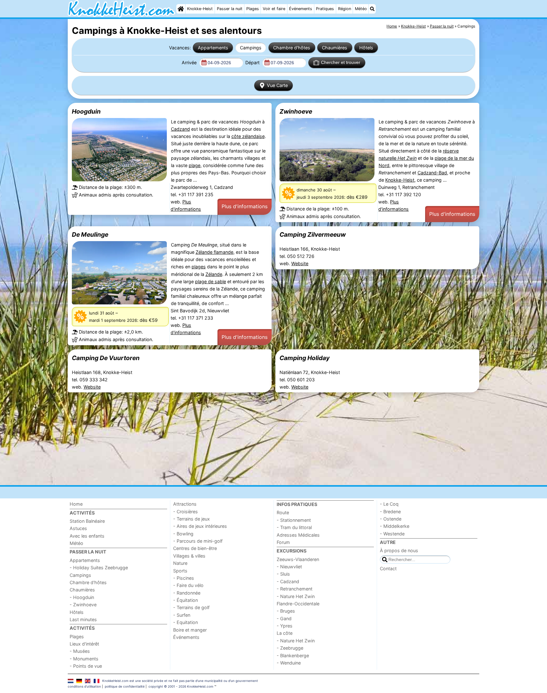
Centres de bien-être (195, 548)
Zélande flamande (214, 252)
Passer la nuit (229, 8)
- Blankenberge (293, 655)
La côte (284, 633)
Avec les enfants (87, 536)
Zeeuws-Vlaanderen (298, 559)
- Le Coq (389, 504)
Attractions (185, 504)
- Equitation (185, 622)
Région (344, 8)
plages (199, 266)
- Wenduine (289, 662)
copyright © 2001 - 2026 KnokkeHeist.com (180, 686)
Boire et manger (190, 630)
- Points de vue (86, 666)
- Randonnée (186, 593)
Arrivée (190, 62)
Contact (388, 568)
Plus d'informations (244, 206)
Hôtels (366, 47)
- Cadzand (288, 581)
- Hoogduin (82, 597)
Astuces (78, 528)
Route (283, 512)
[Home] (180, 9)
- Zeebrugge (290, 648)
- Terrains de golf (191, 607)
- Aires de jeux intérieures (200, 526)
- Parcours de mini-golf (198, 541)
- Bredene (390, 511)
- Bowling (183, 533)
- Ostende (390, 518)
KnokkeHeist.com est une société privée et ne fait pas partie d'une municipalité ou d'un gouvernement (180, 681)
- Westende (392, 533)
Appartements (213, 47)
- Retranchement (294, 588)
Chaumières (334, 47)
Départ (253, 62)
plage (194, 165)
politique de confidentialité (125, 686)
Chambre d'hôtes (291, 47)
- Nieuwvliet (289, 566)
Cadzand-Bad (432, 172)
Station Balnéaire (87, 521)
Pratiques (325, 8)
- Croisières (185, 511)
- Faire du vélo (188, 585)
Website (299, 263)
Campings (250, 47)
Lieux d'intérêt (84, 643)
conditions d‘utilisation (84, 686)
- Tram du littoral (294, 527)
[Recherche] (372, 9)
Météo (361, 8)
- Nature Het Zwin (296, 596)
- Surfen (181, 615)
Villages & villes (189, 556)
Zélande (213, 274)
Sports (180, 570)
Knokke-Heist (200, 8)
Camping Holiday (305, 358)
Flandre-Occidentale (298, 603)
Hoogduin (86, 111)
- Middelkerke (394, 526)
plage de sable (210, 281)
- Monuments (84, 658)
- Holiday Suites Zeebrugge (99, 567)
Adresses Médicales (298, 535)
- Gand (284, 618)
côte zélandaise (248, 136)
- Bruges (286, 611)
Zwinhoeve (296, 111)
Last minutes (83, 619)
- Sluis (283, 574)
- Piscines (183, 578)
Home (76, 504)
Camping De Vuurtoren (106, 358)
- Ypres (284, 625)
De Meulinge (90, 234)
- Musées (80, 651)
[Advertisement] (258, 439)
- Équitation (185, 600)
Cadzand (180, 129)
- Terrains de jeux (191, 518)
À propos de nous (399, 550)
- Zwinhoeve (83, 604)
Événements (300, 8)
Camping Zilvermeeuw (313, 234)
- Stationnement (294, 520)
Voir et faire (274, 8)
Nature (180, 563)
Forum (283, 542)
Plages (252, 8)
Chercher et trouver (340, 62)
